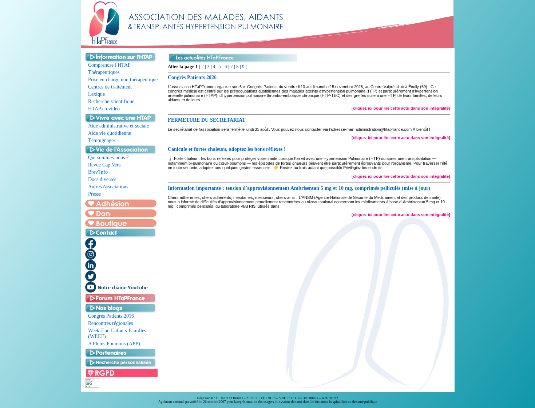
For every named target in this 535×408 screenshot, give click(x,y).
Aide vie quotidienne (109, 133)
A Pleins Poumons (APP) (114, 343)
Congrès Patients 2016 (111, 316)
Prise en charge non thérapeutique (123, 79)
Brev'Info (98, 172)
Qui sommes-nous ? (108, 157)
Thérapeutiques (103, 72)
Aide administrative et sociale (118, 126)
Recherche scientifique (111, 101)
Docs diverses (102, 179)
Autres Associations (108, 186)
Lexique (96, 94)
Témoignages (101, 140)
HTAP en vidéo (104, 108)
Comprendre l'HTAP (109, 65)
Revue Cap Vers (104, 165)
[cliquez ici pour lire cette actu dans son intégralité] (401, 108)
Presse (94, 194)
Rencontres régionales (110, 323)
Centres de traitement (110, 87)
